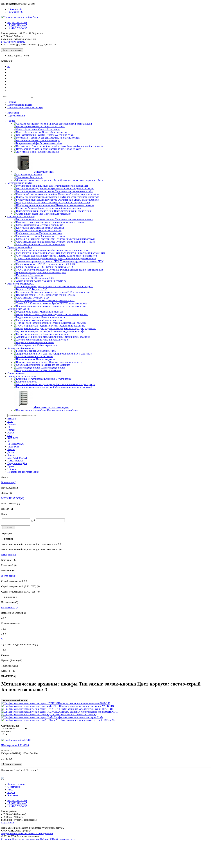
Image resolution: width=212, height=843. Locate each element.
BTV (10, 421)
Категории (13, 112)
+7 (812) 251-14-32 (17, 28)
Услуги (11, 84)
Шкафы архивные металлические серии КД (73, 714)
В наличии (8, 482)
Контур (11, 455)
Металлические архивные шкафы (25, 107)
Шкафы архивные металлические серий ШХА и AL (87, 720)
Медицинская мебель (18, 309)
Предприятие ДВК (17, 463)
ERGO (10, 427)
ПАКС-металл (15, 460)
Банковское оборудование (21, 348)
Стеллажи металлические (20, 216)
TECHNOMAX (15, 443)
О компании (14, 72)
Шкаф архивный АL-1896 (15, 745)
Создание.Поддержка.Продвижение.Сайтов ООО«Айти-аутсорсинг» (38, 839)
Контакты (13, 90)
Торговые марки (16, 115)
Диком (10, 452)
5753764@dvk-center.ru (13, 41)
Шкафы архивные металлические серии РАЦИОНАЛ (89, 711)
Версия (11, 449)
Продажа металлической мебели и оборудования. (27, 833)
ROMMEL (12, 438)
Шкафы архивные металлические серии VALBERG (86, 706)
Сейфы (11, 121)
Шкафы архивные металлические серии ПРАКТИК (86, 709)
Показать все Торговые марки (23, 471)
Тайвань (11, 469)
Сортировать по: (10, 725)
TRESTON (13, 446)
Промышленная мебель (19, 247)
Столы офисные (16, 373)
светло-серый (8, 575)
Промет (11, 466)
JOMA (10, 432)
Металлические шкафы (19, 104)
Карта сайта (7, 822)
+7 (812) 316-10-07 (17, 25)
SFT (9, 441)
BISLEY (11, 418)
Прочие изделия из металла (21, 376)
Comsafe (11, 424)
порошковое (9, 607)
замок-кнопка (8, 554)
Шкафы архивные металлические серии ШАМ (78, 717)
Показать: (6, 731)
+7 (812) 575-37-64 (17, 22)
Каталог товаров (20, 66)
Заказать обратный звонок (14, 700)
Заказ (10, 78)
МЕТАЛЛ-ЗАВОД (17, 457)
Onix (9, 435)
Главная (11, 102)
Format (10, 429)
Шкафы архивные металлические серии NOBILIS (83, 703)
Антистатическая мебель (20, 283)
